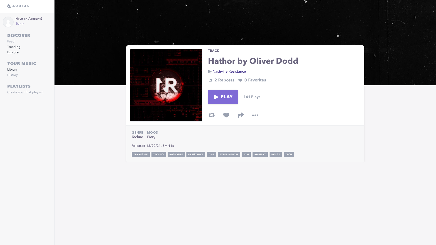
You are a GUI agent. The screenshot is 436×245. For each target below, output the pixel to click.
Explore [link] (13, 52)
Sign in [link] (19, 23)
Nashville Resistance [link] (229, 72)
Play (227, 97)
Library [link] (12, 69)
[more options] (255, 115)
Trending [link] (13, 47)
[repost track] (211, 115)
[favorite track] (226, 115)
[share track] (240, 115)
